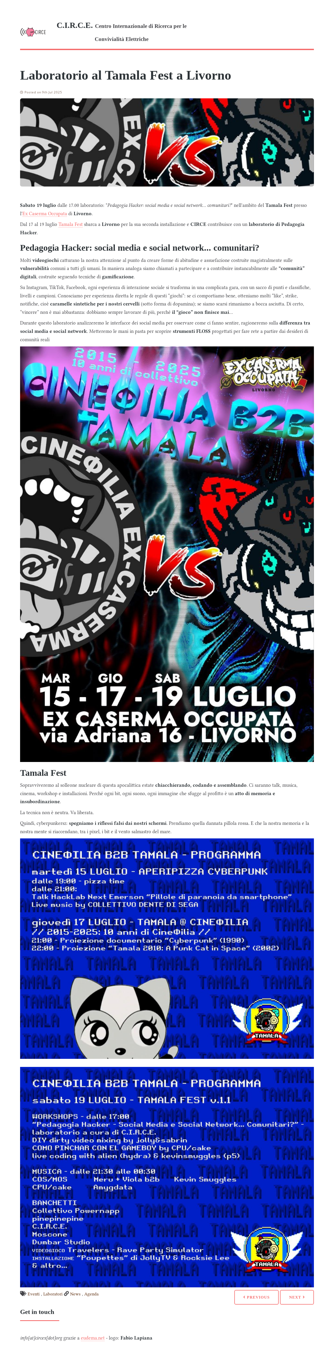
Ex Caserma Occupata (44, 214)
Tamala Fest (70, 224)
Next (296, 1297)
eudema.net (93, 1338)
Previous (258, 1297)
